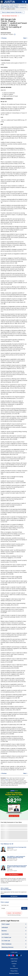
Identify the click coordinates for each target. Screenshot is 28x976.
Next (24, 38)
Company (14, 963)
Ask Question (14, 896)
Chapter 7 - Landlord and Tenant (8, 7)
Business (4, 930)
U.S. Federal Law (6, 937)
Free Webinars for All (7, 844)
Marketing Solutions (7, 947)
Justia (2, 4)
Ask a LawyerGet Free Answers (6, 888)
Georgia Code (23, 4)
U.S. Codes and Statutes (14, 4)
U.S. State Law (6, 940)
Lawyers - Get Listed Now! (14, 913)
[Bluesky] (17, 955)
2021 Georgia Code (5, 6)
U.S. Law (6, 4)
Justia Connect (14, 958)
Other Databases (6, 944)
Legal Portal (14, 961)
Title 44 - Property (14, 6)
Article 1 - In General (20, 7)
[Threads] (15, 955)
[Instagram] (13, 955)
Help (14, 966)
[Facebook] (11, 955)
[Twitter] (19, 955)
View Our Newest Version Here (9, 15)
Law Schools (5, 934)
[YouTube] (9, 955)
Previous (4, 38)
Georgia (6, 779)
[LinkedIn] (7, 955)
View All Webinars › (14, 874)
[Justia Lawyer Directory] (21, 955)
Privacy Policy (14, 971)
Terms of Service (14, 968)
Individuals (5, 927)
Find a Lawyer (5, 902)
